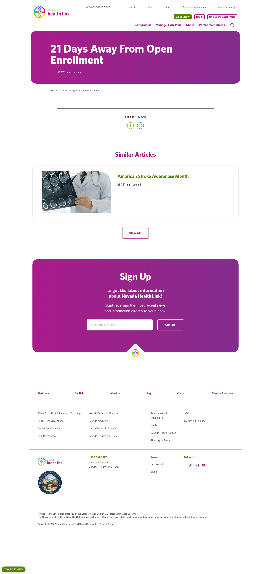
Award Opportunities (49, 428)
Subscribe (171, 325)
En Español (129, 6)
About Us (115, 393)
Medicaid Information (194, 6)
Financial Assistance (222, 393)
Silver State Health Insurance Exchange (60, 413)
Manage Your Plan (168, 25)
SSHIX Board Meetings (51, 421)
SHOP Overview (47, 436)
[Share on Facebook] (130, 128)
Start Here (43, 393)
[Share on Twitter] (140, 128)
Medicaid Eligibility (194, 421)
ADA (149, 6)
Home (54, 90)
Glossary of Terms (160, 440)
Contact (167, 6)
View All (135, 233)
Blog (148, 393)
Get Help (79, 393)
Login (199, 17)
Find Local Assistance (222, 17)
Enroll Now (182, 17)
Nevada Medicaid (98, 421)
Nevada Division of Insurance (104, 413)
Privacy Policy (106, 524)
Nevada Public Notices (163, 433)
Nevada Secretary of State (103, 436)
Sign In (154, 471)
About (190, 25)
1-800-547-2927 (97, 457)
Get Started (143, 25)
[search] (232, 25)
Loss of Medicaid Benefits (102, 428)
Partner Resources (212, 25)
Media (153, 425)
